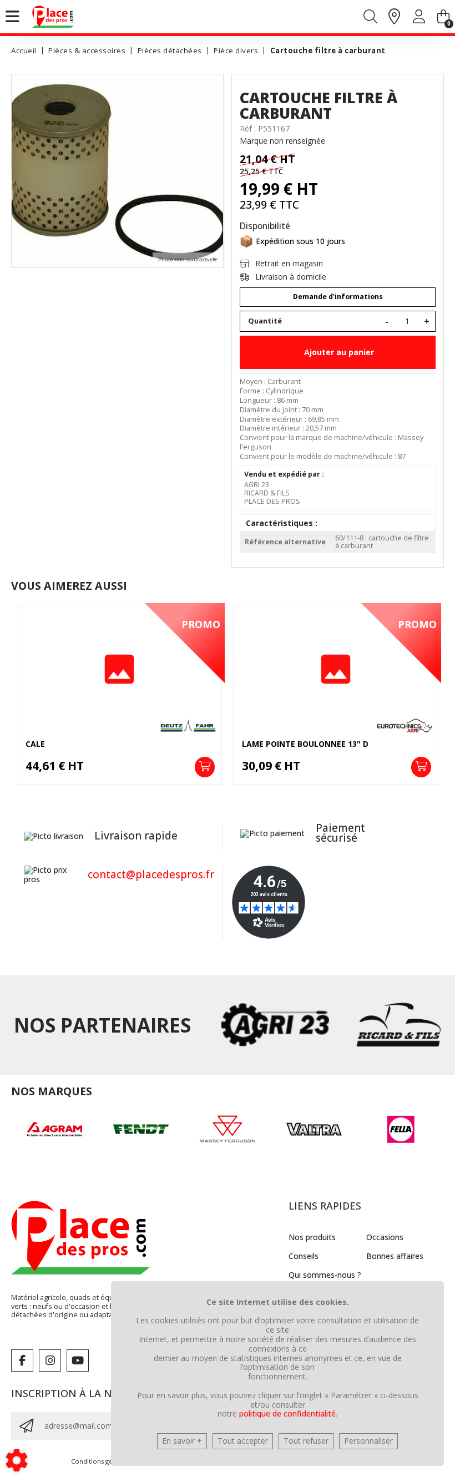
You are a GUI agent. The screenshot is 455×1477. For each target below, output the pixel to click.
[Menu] (12, 16)
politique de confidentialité (287, 1413)
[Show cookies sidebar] (17, 1460)
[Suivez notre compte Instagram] (50, 1360)
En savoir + (182, 1440)
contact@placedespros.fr (151, 874)
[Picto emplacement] (394, 17)
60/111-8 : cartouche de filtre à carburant (382, 541)
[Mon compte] (419, 18)
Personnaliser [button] (368, 1440)
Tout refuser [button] (306, 1440)
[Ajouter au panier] (205, 767)
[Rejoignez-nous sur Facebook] (22, 1360)
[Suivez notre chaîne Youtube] (78, 1360)
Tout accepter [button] (243, 1440)
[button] (326, 50)
